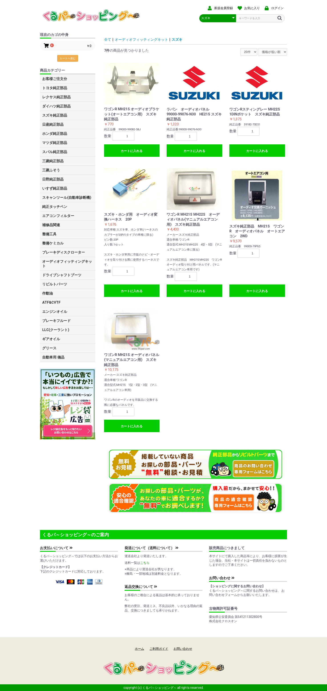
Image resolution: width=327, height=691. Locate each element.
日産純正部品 (53, 124)
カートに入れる (132, 151)
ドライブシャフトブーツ (61, 275)
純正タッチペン (54, 206)
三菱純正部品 (53, 161)
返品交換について (139, 587)
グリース (49, 348)
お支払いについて (54, 548)
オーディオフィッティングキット (67, 263)
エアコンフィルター (58, 216)
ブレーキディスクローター (63, 252)
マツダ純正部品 (54, 143)
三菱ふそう (51, 170)
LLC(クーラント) (55, 330)
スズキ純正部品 (54, 115)
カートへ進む (68, 58)
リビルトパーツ (54, 284)
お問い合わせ (220, 578)
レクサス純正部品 (56, 97)
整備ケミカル (53, 243)
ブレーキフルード (56, 321)
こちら (144, 562)
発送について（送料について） (150, 548)
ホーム (139, 648)
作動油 (47, 293)
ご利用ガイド (158, 648)
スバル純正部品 (54, 152)
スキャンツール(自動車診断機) (66, 197)
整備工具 (49, 234)
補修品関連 (51, 225)
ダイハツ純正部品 (56, 106)
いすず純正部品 (54, 188)
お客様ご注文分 (54, 79)
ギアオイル (51, 339)
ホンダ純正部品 (54, 133)
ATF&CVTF (51, 302)
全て (107, 39)
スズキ (177, 39)
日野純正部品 (53, 179)
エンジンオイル (54, 311)
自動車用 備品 (53, 357)
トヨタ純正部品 (54, 88)
